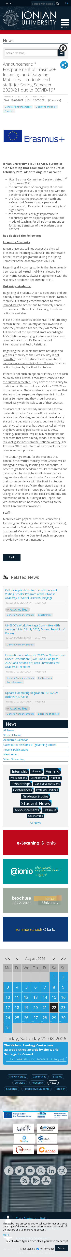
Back (12, 557)
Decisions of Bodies (46, 106)
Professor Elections (47, 790)
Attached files (18, 609)
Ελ (66, 3)
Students (11, 1088)
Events (52, 771)
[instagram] (41, 1170)
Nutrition (56, 777)
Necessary (29, 1248)
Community (39, 1076)
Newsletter (10, 754)
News (11, 724)
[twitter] (19, 1170)
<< (7, 958)
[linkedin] (51, 1170)
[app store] (46, 1180)
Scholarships (44, 614)
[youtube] (30, 1170)
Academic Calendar (15, 740)
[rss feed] (25, 1180)
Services (20, 1082)
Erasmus (9, 111)
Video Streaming (13, 759)
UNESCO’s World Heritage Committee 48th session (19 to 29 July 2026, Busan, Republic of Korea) (35, 629)
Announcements (27, 810)
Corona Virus (35, 815)
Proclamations (18, 777)
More (6, 1234)
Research (37, 1082)
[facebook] (9, 1170)
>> (63, 958)
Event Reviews (38, 777)
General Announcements (18, 106)
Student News (12, 735)
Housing (36, 771)
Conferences (45, 677)
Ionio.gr (60, 1088)
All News (8, 730)
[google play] (35, 1180)
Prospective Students (36, 1088)
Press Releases (14, 682)
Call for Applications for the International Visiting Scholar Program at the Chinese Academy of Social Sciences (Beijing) (31, 594)
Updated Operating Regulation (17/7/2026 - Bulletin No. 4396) (32, 695)
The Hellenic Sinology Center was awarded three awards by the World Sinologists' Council (31, 1049)
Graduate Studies (35, 796)
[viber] (62, 1170)
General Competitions (47, 783)
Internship (20, 771)
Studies (57, 1076)
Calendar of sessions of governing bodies (29, 745)
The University (17, 1076)
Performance (47, 1248)
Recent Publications (15, 749)
